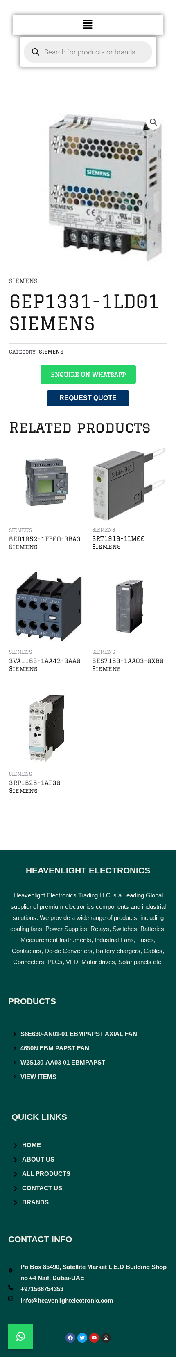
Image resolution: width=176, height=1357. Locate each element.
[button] (88, 25)
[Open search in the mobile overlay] (88, 52)
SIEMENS (23, 281)
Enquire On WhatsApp (88, 374)
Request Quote (88, 398)
